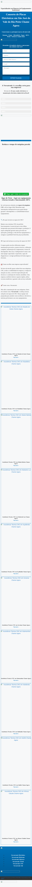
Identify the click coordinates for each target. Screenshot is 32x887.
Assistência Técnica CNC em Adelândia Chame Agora (16, 731)
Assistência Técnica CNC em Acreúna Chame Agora (16, 625)
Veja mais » (16, 357)
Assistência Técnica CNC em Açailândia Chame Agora (16, 571)
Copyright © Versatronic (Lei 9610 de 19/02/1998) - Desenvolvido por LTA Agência (15, 878)
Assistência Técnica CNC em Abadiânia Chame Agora (16, 408)
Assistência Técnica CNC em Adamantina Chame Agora (16, 678)
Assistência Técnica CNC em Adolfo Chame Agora (16, 785)
